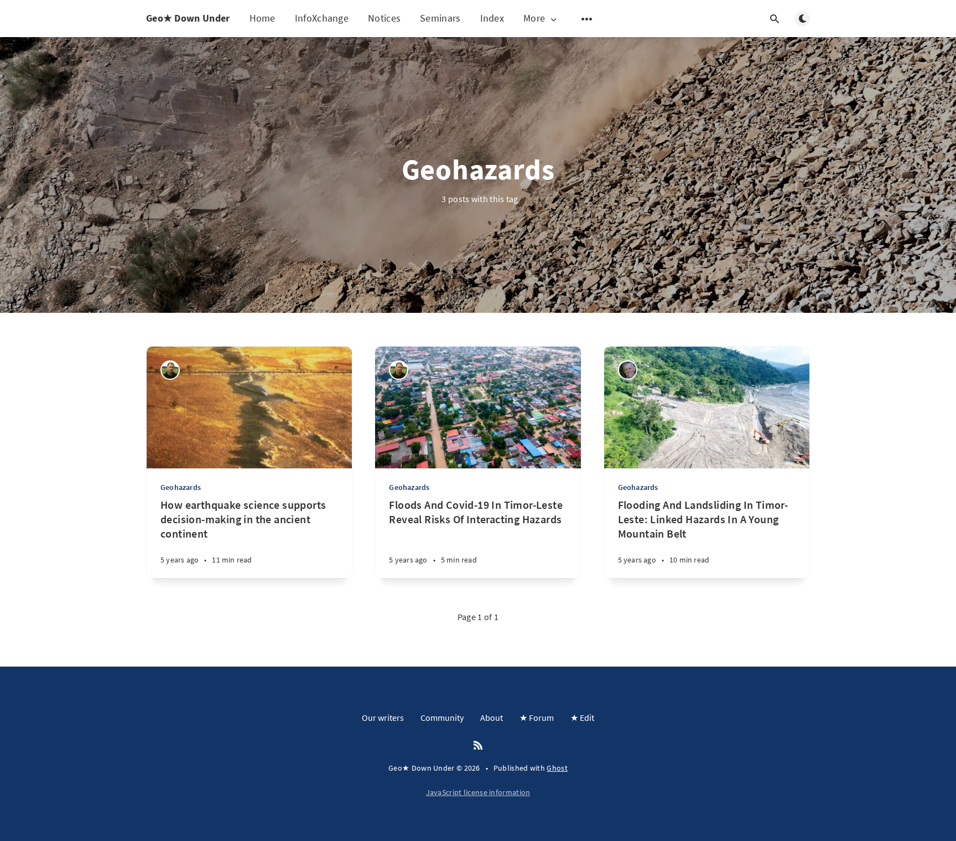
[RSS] (478, 746)
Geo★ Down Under (188, 18)
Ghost (557, 768)
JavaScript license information (478, 792)
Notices (384, 18)
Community (442, 717)
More (534, 18)
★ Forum (536, 717)
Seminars (440, 18)
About (491, 717)
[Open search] (774, 19)
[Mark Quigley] (170, 370)
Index (492, 18)
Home (263, 18)
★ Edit (582, 717)
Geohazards (180, 487)
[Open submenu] (587, 19)
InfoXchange (322, 18)
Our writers (383, 717)
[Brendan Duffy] (627, 370)
